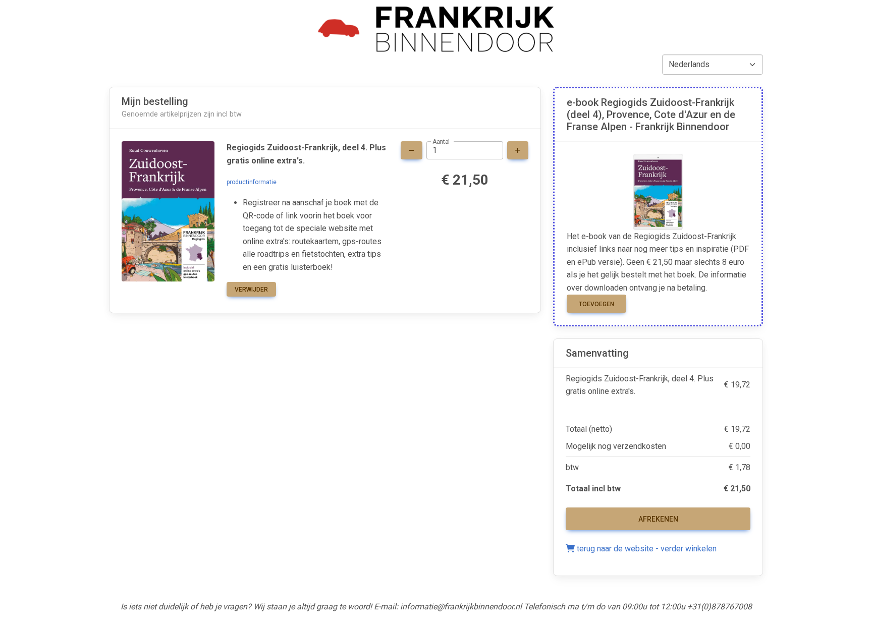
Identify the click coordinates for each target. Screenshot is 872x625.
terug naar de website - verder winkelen (646, 548)
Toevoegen (596, 304)
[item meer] (517, 150)
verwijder (251, 289)
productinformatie (252, 182)
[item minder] (411, 150)
